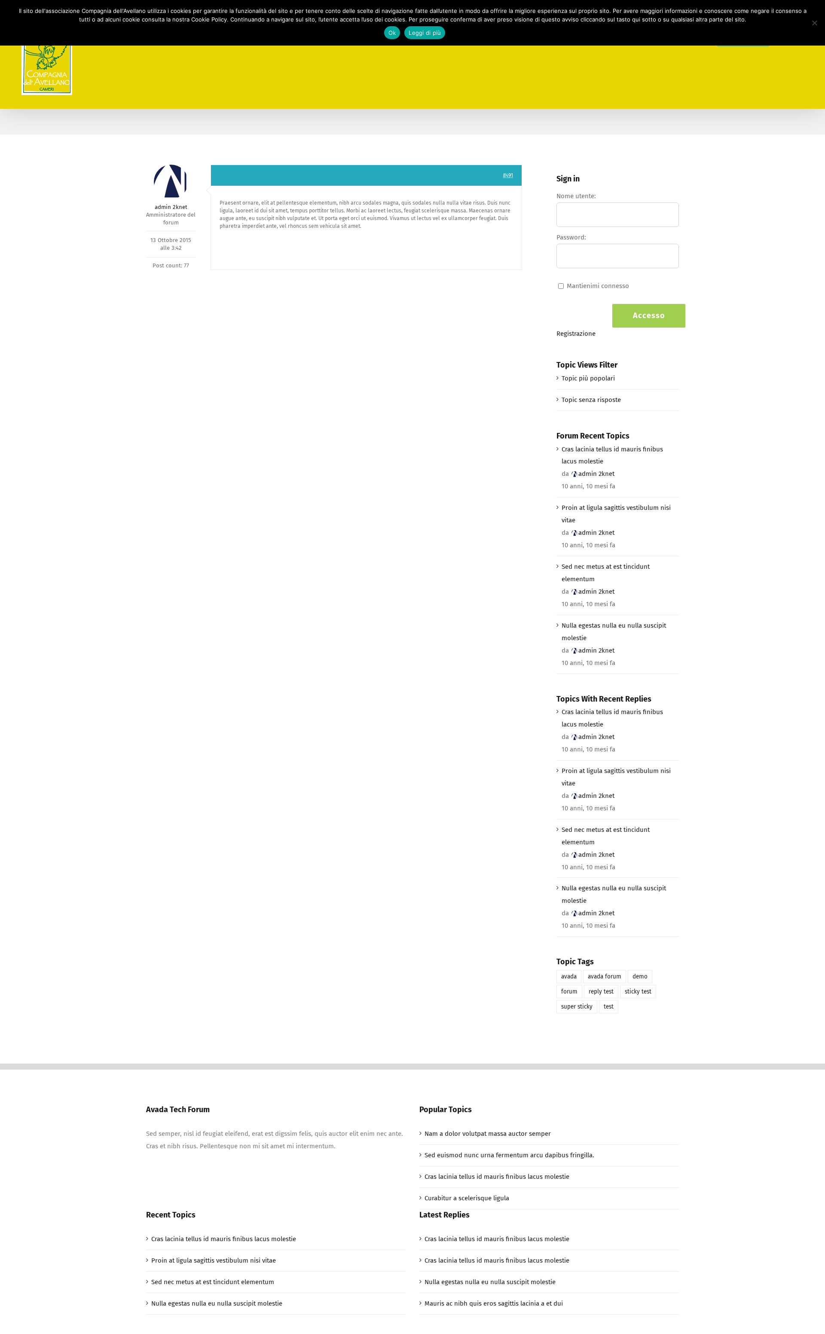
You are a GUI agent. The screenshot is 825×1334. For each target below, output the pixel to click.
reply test (601, 991)
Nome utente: (576, 196)
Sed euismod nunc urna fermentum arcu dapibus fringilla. (509, 1155)
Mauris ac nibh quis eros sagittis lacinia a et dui (494, 1303)
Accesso (649, 315)
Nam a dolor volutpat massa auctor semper (488, 1134)
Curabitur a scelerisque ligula (467, 1198)
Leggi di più (425, 32)
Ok (392, 32)
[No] (814, 22)
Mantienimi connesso (598, 286)
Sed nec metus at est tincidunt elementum (606, 573)
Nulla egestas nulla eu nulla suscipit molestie (614, 632)
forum (569, 991)
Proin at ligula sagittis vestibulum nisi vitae (616, 514)
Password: (571, 237)
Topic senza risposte (591, 400)
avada (569, 976)
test (609, 1006)
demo (640, 976)
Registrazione (576, 333)
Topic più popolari (588, 378)
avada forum (604, 976)
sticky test (638, 991)
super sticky (577, 1006)
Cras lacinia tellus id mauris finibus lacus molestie (612, 455)
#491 (508, 175)
